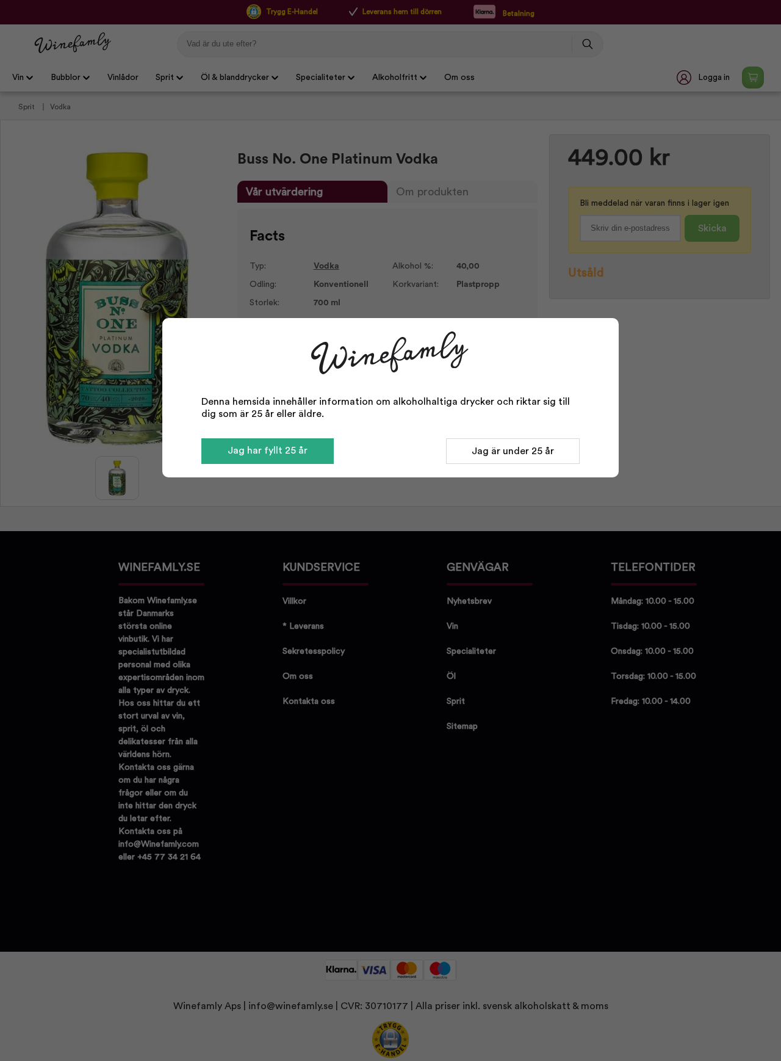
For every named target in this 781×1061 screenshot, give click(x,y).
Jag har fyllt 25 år (268, 450)
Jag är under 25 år (513, 451)
